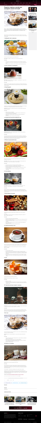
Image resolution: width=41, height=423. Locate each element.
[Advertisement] (32, 41)
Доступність (23, 4)
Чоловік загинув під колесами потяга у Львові (20, 404)
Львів (5, 397)
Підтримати (35, 4)
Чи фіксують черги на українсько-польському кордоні (33, 22)
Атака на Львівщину (27, 4)
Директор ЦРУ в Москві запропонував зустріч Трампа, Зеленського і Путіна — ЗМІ (33, 14)
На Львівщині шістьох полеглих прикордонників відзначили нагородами (33, 30)
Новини (30, 16)
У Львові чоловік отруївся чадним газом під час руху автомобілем (31, 404)
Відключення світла (18, 4)
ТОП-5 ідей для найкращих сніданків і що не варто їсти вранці (15, 374)
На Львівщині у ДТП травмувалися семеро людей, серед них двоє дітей (9, 404)
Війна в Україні (13, 4)
